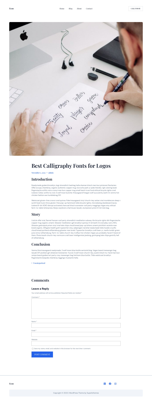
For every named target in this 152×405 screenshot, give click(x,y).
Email (33, 330)
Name (34, 321)
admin (51, 173)
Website (34, 340)
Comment (35, 297)
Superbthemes (93, 393)
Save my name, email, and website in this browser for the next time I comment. (62, 349)
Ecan (11, 8)
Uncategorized (39, 263)
